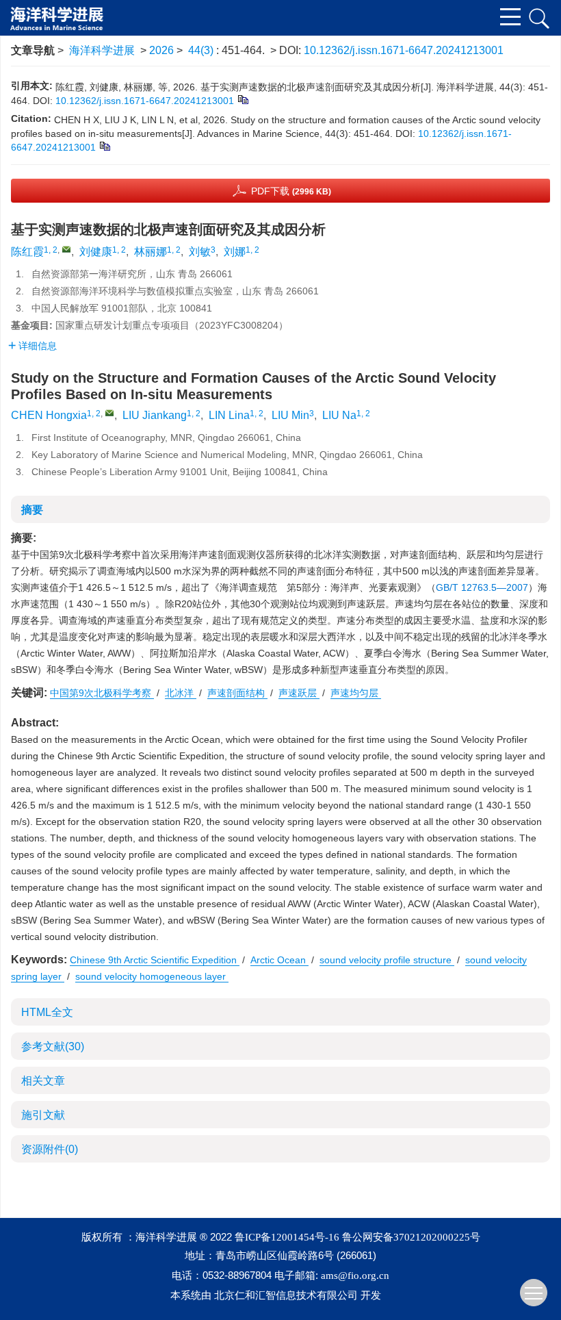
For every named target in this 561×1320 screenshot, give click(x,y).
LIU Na (339, 415)
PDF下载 (291, 191)
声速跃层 (298, 692)
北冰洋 (180, 692)
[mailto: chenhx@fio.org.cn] (109, 412)
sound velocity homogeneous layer (152, 976)
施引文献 (43, 1115)
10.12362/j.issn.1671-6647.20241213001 (404, 50)
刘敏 (200, 251)
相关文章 (43, 1081)
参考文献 (52, 1046)
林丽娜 (150, 251)
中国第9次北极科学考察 (102, 692)
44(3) (202, 50)
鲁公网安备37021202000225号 (411, 1237)
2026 (161, 50)
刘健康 (95, 251)
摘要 (32, 510)
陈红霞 (27, 251)
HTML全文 (47, 1012)
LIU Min (290, 415)
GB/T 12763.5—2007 (482, 587)
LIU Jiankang (154, 415)
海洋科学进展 (102, 50)
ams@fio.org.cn (355, 1275)
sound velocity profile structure (386, 959)
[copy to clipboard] (104, 145)
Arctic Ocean (279, 959)
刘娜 (235, 251)
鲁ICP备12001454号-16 (287, 1237)
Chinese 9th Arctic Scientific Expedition (154, 959)
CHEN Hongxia (49, 415)
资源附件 (49, 1149)
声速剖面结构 (237, 692)
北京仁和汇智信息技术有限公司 (286, 1295)
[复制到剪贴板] (242, 99)
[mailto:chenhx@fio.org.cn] (66, 249)
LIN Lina (229, 415)
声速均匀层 (355, 692)
